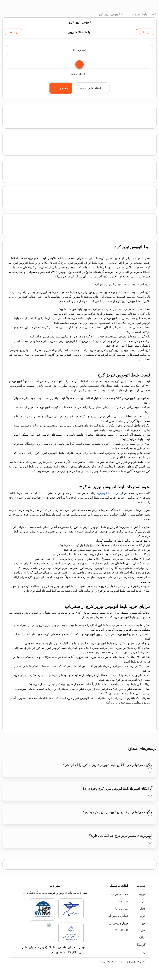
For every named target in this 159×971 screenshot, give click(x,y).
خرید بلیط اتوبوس (109, 493)
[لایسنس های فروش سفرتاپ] (71, 918)
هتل (143, 930)
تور (144, 901)
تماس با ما (121, 908)
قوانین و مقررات (117, 915)
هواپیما (142, 894)
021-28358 (121, 930)
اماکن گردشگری (141, 945)
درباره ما (122, 901)
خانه (154, 14)
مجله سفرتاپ (119, 894)
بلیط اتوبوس (139, 14)
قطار (143, 908)
